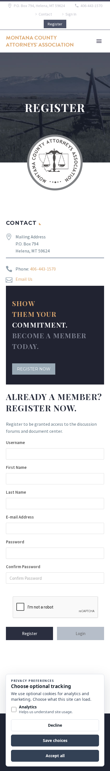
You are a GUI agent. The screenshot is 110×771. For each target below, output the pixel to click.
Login (80, 633)
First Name (16, 467)
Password (15, 541)
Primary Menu (99, 41)
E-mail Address (20, 517)
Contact (45, 14)
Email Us (24, 279)
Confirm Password (23, 566)
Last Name (16, 492)
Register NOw (33, 369)
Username (15, 442)
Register (55, 24)
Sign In (70, 14)
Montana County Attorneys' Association (40, 41)
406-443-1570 (91, 5)
